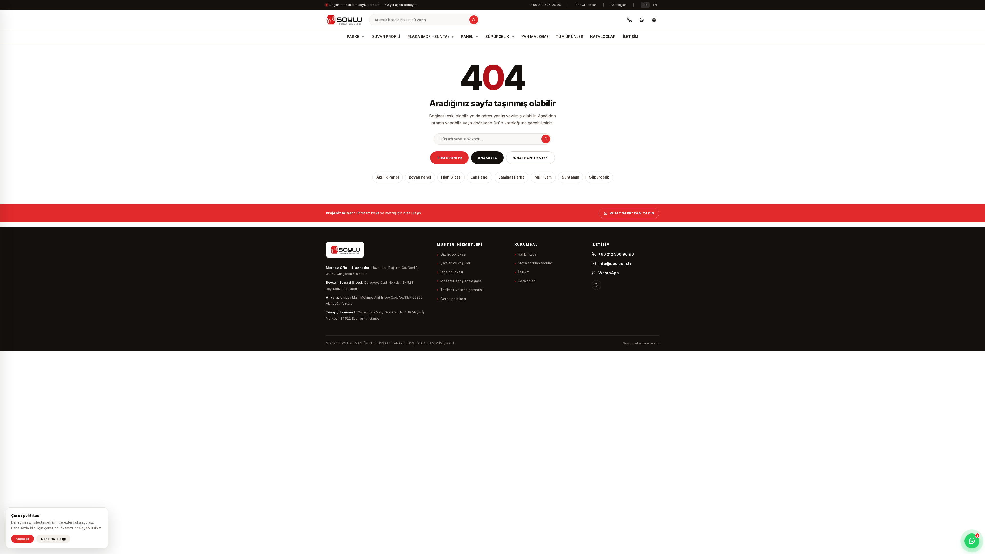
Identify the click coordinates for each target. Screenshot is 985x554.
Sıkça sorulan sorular (535, 263)
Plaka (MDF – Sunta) (430, 36)
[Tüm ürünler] (653, 19)
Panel (469, 36)
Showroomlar (586, 5)
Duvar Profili (385, 36)
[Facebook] (596, 285)
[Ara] (473, 19)
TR (645, 4)
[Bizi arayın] (629, 19)
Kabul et (22, 539)
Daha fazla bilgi (53, 539)
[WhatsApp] (641, 19)
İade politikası (451, 272)
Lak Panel (479, 177)
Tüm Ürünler (569, 36)
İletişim (630, 36)
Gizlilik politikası (453, 254)
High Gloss (451, 177)
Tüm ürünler (449, 158)
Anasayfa (487, 158)
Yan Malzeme (535, 36)
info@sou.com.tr (614, 263)
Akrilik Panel (387, 177)
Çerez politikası (453, 299)
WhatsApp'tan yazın (632, 213)
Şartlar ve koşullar (455, 263)
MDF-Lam (543, 177)
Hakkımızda (527, 254)
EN (654, 4)
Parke (355, 36)
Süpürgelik (499, 36)
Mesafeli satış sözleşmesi (461, 281)
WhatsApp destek (530, 158)
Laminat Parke (511, 177)
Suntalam (570, 177)
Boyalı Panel (420, 177)
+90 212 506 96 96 (546, 5)
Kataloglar (618, 5)
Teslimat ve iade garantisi (461, 290)
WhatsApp (608, 272)
